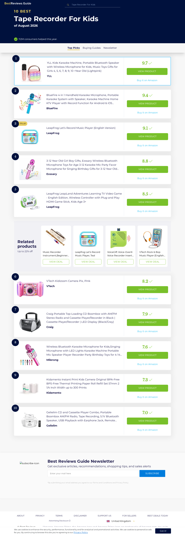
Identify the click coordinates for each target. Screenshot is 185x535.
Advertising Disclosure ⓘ (60, 521)
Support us (104, 515)
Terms (59, 515)
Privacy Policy (81, 532)
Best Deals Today (157, 515)
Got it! (163, 531)
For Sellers (129, 515)
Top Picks (73, 47)
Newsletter (110, 47)
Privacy (40, 515)
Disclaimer (80, 515)
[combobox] (92, 4)
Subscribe (152, 473)
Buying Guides (92, 47)
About (20, 515)
